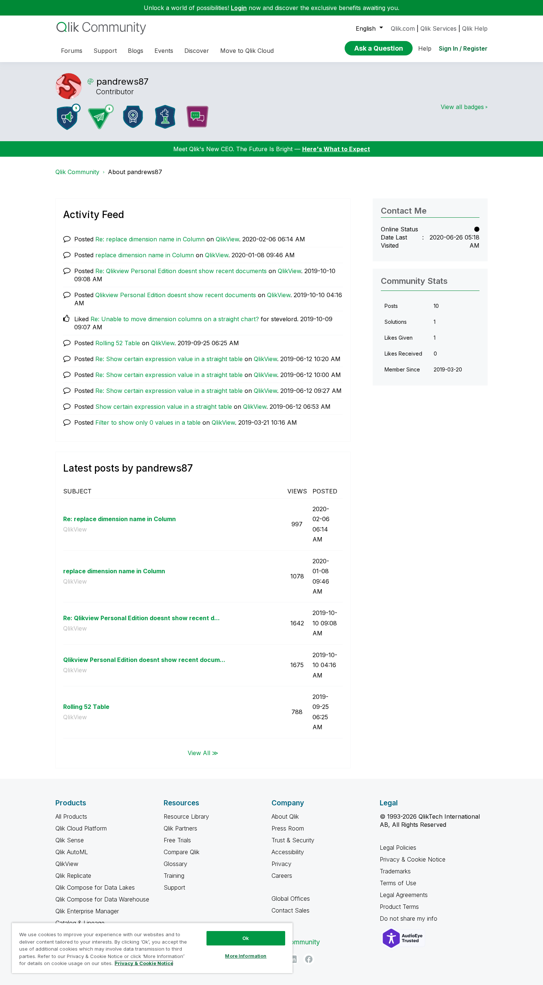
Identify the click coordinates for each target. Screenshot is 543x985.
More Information (245, 956)
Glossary (175, 863)
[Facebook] (308, 959)
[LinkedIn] (292, 959)
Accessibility (288, 852)
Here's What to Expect (336, 149)
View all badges (462, 107)
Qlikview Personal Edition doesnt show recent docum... (144, 659)
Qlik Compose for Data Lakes (95, 887)
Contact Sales (291, 910)
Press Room (288, 828)
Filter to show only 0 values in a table (148, 422)
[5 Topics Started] (68, 116)
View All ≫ (203, 753)
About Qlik (285, 816)
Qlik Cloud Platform (81, 828)
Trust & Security (293, 840)
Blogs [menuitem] (135, 50)
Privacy (281, 863)
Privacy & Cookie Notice (412, 859)
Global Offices (291, 898)
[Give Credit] (133, 116)
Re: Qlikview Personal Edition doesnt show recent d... (141, 618)
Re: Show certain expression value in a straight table (169, 359)
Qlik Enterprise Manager (87, 911)
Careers (282, 875)
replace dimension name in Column (144, 255)
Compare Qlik (181, 852)
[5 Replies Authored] (101, 116)
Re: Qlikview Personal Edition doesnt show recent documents (181, 271)
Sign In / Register (463, 48)
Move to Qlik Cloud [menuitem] (247, 50)
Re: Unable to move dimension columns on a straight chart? (174, 319)
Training (174, 875)
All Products (71, 816)
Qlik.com (403, 28)
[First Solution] (165, 116)
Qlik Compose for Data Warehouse (102, 899)
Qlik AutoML (71, 852)
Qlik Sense (69, 840)
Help (424, 48)
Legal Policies (398, 847)
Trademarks (395, 871)
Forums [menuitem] (71, 50)
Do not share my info (409, 918)
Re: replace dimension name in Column (150, 239)
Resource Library (186, 816)
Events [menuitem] (163, 50)
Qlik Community (77, 172)
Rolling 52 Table (117, 343)
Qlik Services (438, 28)
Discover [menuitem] (196, 50)
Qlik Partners (180, 828)
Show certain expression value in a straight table (163, 406)
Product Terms (399, 906)
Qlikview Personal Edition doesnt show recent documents (175, 295)
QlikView (227, 239)
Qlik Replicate (73, 875)
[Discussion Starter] (197, 116)
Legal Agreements (404, 895)
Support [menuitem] (105, 50)
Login (239, 7)
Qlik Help (475, 28)
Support (174, 887)
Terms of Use (398, 883)
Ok (245, 938)
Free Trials (177, 840)
